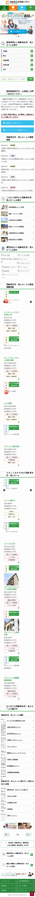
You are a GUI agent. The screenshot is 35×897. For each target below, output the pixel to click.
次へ (28, 834)
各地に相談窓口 (22, 101)
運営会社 (4, 885)
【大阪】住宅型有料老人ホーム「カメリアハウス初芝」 (17, 190)
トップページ (5, 881)
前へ (6, 834)
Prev (1, 24)
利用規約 (4, 890)
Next (34, 24)
